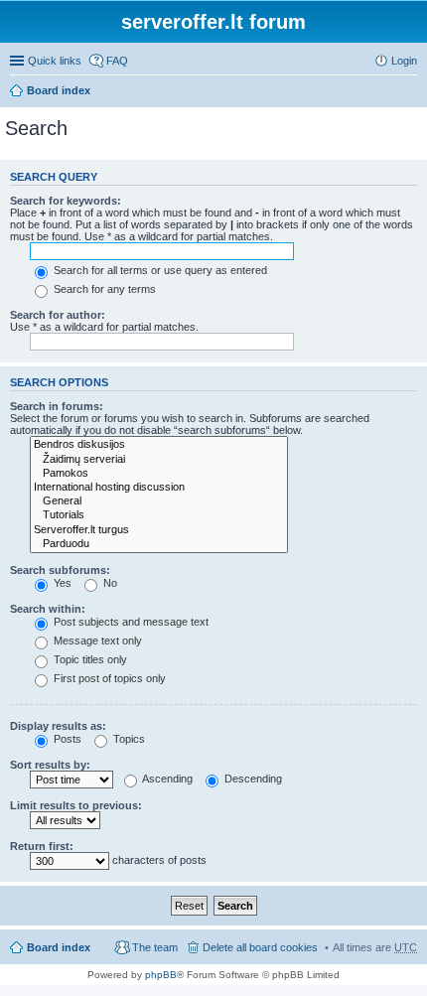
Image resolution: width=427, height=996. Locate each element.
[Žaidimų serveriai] (159, 460)
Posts (66, 739)
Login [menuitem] (404, 61)
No (108, 583)
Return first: (41, 846)
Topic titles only (89, 659)
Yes (61, 583)
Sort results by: (50, 765)
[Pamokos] (159, 474)
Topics (127, 739)
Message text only (96, 640)
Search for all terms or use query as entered (159, 270)
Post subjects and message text (130, 622)
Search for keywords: (65, 201)
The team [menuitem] (155, 947)
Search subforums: (60, 570)
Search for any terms (103, 289)
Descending (251, 778)
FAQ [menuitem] (117, 61)
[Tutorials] (159, 515)
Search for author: (57, 315)
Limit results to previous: (76, 805)
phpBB (161, 974)
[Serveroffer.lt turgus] (159, 530)
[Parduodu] (159, 544)
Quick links (54, 61)
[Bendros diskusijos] (159, 445)
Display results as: (58, 726)
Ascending (166, 778)
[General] (159, 501)
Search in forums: (56, 406)
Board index (58, 90)
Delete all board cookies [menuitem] (260, 947)
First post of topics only (108, 678)
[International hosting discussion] (159, 488)
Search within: (47, 609)
